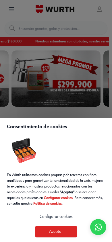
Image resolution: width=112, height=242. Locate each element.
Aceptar (56, 231)
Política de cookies (47, 204)
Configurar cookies (58, 198)
